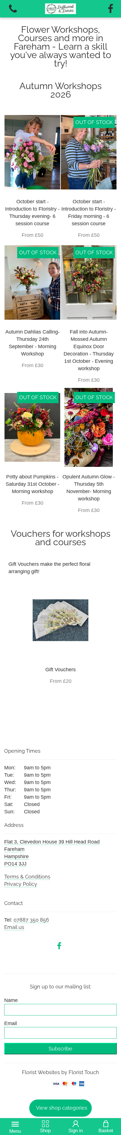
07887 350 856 (31, 920)
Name (11, 1000)
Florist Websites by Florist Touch (60, 1072)
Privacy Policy (20, 884)
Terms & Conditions (27, 877)
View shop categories (61, 1108)
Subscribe (60, 1049)
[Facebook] (110, 9)
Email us (14, 927)
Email (10, 1023)
